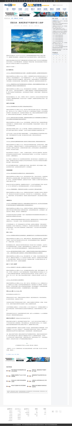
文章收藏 (27, 414)
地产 (53, 55)
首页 (12, 18)
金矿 (62, 57)
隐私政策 (19, 417)
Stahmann (12, 354)
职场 (65, 59)
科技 (53, 59)
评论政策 (19, 414)
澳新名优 (16, 18)
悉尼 (53, 57)
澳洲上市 (36, 414)
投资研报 (10, 415)
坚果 (15, 354)
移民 (56, 57)
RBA (59, 57)
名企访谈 (21, 18)
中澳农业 (17, 354)
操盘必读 (10, 412)
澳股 (37, 412)
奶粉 (65, 57)
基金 (56, 59)
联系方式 (19, 415)
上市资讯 (10, 414)
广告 (20, 412)
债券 (62, 59)
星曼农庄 (9, 354)
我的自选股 (27, 412)
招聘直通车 (10, 420)
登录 (28, 415)
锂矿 (65, 55)
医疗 (56, 55)
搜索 (67, 5)
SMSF (45, 414)
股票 (45, 412)
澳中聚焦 (10, 417)
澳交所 (60, 59)
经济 (59, 55)
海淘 (62, 55)
